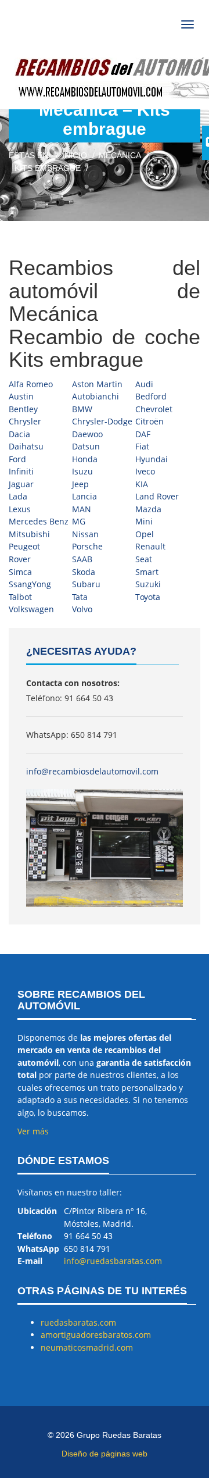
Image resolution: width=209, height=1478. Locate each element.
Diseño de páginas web (104, 1453)
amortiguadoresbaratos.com (96, 1334)
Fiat (142, 446)
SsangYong (30, 584)
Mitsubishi (29, 534)
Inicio (74, 155)
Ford (17, 459)
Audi (144, 384)
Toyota (147, 596)
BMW (82, 409)
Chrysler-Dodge (102, 421)
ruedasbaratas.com (78, 1322)
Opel (144, 534)
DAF (142, 434)
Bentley (23, 409)
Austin (21, 396)
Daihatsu (26, 446)
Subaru (86, 584)
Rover (20, 559)
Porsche (87, 546)
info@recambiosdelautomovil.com (92, 771)
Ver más (33, 1131)
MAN (81, 509)
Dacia (19, 434)
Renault (150, 546)
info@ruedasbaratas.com (113, 1260)
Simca (20, 571)
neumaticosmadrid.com (87, 1347)
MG (78, 521)
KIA (141, 484)
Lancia (84, 496)
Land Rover (157, 496)
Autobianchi (95, 396)
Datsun (86, 446)
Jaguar (21, 484)
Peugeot (24, 546)
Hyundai (151, 459)
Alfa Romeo (31, 384)
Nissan (85, 534)
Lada (18, 496)
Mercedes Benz (39, 521)
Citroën (149, 421)
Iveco (145, 471)
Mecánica (120, 155)
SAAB (82, 559)
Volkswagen (31, 609)
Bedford (151, 396)
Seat (143, 559)
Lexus (20, 509)
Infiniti (21, 471)
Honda (85, 459)
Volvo (82, 609)
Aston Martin (97, 384)
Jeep (80, 484)
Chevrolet (153, 409)
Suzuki (148, 584)
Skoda (83, 571)
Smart (146, 571)
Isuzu (82, 471)
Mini (144, 521)
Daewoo (87, 434)
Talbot (20, 596)
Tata (80, 596)
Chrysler (25, 421)
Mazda (148, 509)
